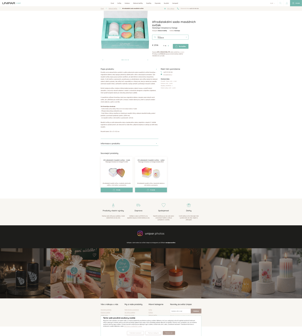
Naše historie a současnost (132, 310)
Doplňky (148, 3)
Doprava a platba (105, 312)
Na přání (166, 3)
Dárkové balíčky (138, 3)
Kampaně (175, 3)
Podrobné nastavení (135, 333)
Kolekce (127, 3)
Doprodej (157, 3)
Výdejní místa (104, 315)
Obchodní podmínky (106, 310)
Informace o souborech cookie (133, 326)
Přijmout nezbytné (153, 333)
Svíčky (119, 3)
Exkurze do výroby (129, 315)
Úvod (112, 3)
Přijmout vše (168, 333)
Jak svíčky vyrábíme (130, 312)
